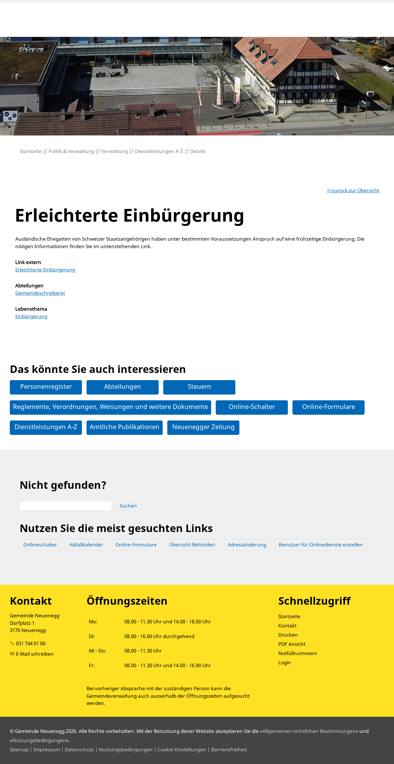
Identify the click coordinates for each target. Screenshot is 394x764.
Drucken (288, 634)
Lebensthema (31, 308)
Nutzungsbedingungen (39, 740)
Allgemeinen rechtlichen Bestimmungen (309, 731)
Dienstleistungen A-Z (45, 426)
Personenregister (46, 386)
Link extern (28, 262)
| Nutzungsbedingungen (123, 749)
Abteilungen (29, 285)
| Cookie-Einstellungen (179, 749)
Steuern (199, 386)
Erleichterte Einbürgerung (45, 269)
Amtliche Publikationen (125, 426)
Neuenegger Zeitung (203, 426)
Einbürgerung (31, 316)
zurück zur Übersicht (355, 190)
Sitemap (19, 749)
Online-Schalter (252, 406)
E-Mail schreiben (35, 653)
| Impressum (44, 749)
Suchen (128, 505)
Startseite (289, 616)
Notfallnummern (297, 653)
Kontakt (287, 625)
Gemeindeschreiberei (40, 293)
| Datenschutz (77, 749)
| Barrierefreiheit (226, 749)
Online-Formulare (328, 406)
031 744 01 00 (30, 643)
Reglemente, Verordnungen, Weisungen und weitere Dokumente (110, 406)
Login (284, 662)
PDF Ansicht (291, 644)
